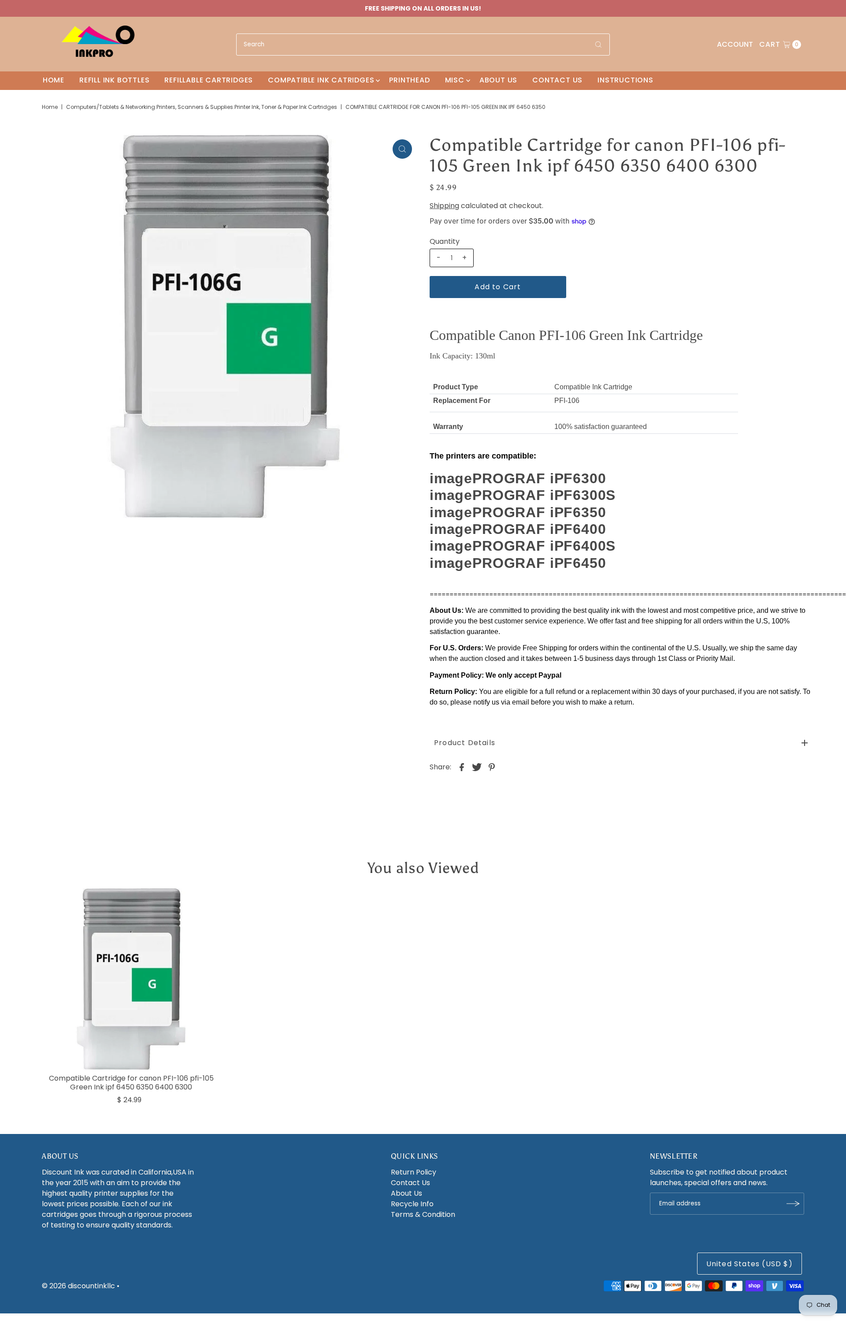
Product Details (464, 743)
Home (53, 80)
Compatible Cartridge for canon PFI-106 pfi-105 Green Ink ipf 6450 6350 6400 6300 (131, 1082)
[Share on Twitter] (476, 766)
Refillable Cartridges (208, 80)
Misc (454, 80)
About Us (498, 80)
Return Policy (413, 1172)
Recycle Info (412, 1204)
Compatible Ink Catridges (321, 80)
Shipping (444, 206)
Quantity (445, 241)
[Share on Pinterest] (491, 766)
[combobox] (423, 45)
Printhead (409, 80)
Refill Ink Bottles (114, 80)
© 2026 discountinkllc (78, 1286)
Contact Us (557, 80)
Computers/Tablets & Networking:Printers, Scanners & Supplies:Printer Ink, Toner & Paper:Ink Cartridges (201, 107)
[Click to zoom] (402, 149)
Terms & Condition (423, 1214)
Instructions (625, 80)
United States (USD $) (749, 1264)
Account (735, 44)
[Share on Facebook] (461, 766)
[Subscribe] (793, 1204)
